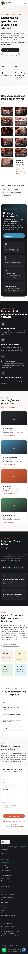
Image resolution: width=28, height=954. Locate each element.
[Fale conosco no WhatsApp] (4, 950)
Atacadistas (4, 892)
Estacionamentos (5, 913)
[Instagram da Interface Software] (6, 853)
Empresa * (5, 782)
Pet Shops (4, 907)
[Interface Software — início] (6, 3)
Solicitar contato (14, 816)
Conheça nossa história (9, 644)
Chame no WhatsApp (19, 826)
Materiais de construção (7, 894)
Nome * (5, 776)
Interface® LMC (5, 873)
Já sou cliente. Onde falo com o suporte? (14, 727)
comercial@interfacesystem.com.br (12, 929)
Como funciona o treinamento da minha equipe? (14, 720)
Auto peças (4, 899)
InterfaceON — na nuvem (8, 862)
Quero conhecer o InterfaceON (10, 235)
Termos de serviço (20, 947)
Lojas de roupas (5, 905)
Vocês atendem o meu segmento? (14, 715)
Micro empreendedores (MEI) (8, 915)
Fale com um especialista (11, 55)
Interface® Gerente (6, 867)
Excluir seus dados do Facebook (14, 951)
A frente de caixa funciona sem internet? (14, 708)
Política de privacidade (9, 947)
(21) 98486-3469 (7, 923)
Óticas (2, 910)
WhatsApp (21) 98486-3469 (10, 926)
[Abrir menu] (25, 3)
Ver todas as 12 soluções (8, 407)
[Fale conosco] (23, 949)
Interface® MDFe (5, 878)
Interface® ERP (5, 865)
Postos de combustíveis (7, 897)
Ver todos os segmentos (8, 102)
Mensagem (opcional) (8, 802)
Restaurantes (4, 902)
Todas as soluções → (7, 881)
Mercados (3, 889)
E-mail (4, 796)
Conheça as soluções (9, 50)
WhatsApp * (6, 789)
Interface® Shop (5, 870)
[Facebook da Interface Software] (2, 853)
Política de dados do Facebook (14, 949)
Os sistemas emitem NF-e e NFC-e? (14, 701)
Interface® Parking (6, 875)
